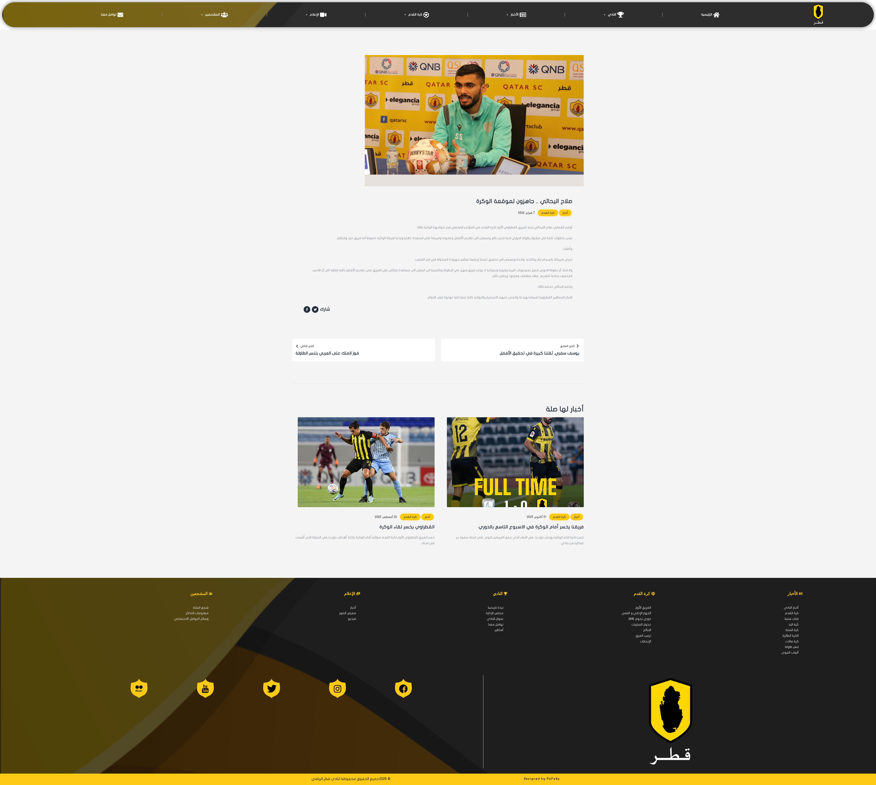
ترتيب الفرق (643, 635)
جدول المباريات (641, 624)
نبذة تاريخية (495, 607)
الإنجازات (645, 641)
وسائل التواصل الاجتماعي (191, 619)
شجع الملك (201, 607)
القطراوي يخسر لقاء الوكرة (407, 526)
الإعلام (314, 14)
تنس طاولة (792, 647)
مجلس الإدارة (494, 613)
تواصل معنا (108, 14)
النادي (612, 14)
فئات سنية (792, 619)
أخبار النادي (791, 607)
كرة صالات (792, 641)
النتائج (647, 630)
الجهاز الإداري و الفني (636, 613)
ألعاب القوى (790, 652)
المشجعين (212, 14)
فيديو (352, 619)
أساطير (499, 630)
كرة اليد (793, 624)
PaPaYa (553, 778)
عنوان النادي (495, 619)
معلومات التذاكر (197, 613)
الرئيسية (706, 14)
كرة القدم (415, 14)
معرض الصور (347, 613)
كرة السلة (792, 630)
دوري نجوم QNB (639, 619)
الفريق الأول (643, 607)
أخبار (565, 212)
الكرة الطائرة (790, 635)
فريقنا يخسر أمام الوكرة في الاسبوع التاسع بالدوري (531, 526)
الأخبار (515, 14)
